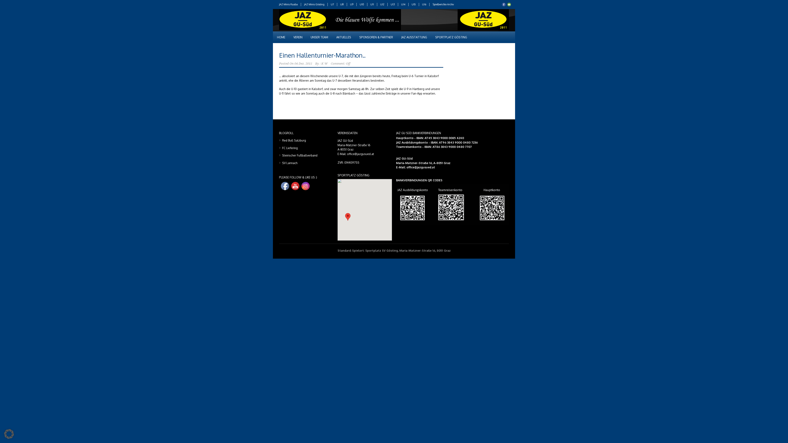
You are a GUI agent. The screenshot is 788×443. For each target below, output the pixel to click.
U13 (393, 4)
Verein (297, 37)
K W (324, 63)
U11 (372, 4)
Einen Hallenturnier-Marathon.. (322, 55)
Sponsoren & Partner (376, 37)
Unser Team (319, 37)
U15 (414, 4)
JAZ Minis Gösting (314, 4)
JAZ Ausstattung (414, 37)
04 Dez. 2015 (303, 63)
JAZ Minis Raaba (288, 4)
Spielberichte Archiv (443, 4)
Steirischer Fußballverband (299, 155)
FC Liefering (290, 148)
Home (281, 37)
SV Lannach (290, 163)
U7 (332, 4)
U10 (362, 4)
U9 (351, 4)
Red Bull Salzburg (294, 140)
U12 (382, 4)
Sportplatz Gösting (451, 37)
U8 (342, 4)
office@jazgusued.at (421, 167)
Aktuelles (343, 37)
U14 (403, 4)
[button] (347, 217)
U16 (424, 4)
